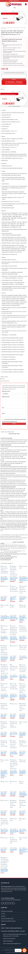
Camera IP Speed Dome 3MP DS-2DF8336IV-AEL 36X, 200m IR (13, 599)
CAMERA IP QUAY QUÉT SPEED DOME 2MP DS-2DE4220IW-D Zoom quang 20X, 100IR (4, 658)
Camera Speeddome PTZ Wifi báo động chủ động (13, 850)
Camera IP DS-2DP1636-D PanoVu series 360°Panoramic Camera (23, 599)
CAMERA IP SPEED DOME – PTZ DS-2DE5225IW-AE (4, 753)
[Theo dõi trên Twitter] (4, 903)
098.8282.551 (19, 82)
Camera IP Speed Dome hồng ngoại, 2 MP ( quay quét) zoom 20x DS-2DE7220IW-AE (23, 794)
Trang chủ (3, 27)
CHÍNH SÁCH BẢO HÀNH (7, 918)
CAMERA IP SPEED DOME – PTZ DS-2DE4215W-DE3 (4, 716)
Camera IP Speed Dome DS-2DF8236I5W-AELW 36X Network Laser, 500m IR (23, 696)
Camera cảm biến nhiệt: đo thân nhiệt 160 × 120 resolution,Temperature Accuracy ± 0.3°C (5, 618)
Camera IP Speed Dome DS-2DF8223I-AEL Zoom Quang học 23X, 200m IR (23, 677)
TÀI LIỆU (3, 916)
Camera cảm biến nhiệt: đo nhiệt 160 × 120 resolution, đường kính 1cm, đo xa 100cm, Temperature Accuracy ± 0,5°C (4, 774)
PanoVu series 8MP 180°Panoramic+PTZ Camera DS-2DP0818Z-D (5, 638)
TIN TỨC (3, 913)
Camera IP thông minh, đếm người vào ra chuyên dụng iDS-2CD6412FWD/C (4, 579)
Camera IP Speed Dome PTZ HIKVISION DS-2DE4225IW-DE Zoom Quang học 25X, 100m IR (14, 639)
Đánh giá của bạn (6, 391)
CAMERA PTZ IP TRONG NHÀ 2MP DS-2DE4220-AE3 (14, 734)
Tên (3, 407)
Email (3, 413)
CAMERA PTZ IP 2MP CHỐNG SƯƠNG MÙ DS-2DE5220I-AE (23, 831)
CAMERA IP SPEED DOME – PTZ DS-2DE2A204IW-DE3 (4, 598)
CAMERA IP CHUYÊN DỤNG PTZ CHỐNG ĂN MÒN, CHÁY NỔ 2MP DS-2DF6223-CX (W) (4, 677)
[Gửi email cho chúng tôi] (7, 903)
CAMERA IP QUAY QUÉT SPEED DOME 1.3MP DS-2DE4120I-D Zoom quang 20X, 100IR (14, 579)
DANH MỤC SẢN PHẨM (7, 911)
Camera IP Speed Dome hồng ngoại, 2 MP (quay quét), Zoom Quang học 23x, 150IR (14, 618)
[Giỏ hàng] (26, 4)
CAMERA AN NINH (10, 27)
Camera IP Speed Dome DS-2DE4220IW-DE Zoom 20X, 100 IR (23, 638)
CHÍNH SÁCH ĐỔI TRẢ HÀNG (8, 921)
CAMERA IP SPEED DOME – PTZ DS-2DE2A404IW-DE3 (13, 716)
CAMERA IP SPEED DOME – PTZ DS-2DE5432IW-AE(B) (13, 813)
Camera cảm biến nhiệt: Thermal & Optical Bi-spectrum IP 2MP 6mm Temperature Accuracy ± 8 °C (23, 618)
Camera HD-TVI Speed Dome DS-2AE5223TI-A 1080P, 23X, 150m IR (4, 831)
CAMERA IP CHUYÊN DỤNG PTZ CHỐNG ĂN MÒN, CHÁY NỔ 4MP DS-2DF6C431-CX (14, 772)
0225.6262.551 (11, 82)
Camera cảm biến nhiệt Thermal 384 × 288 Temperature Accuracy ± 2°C (23, 734)
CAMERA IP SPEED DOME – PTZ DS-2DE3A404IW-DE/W (4, 734)
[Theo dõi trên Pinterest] (11, 903)
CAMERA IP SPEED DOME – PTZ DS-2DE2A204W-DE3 (13, 658)
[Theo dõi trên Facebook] (2, 903)
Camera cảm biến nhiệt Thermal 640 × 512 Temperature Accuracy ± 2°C (23, 772)
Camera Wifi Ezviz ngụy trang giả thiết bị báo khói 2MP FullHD (14, 696)
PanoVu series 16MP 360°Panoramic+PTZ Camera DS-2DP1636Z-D (5, 696)
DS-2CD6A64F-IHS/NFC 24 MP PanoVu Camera (23, 657)
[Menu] (2, 4)
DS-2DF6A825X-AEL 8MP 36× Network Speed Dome (14, 677)
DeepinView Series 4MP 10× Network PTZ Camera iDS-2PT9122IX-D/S (14, 753)
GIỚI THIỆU (12, 949)
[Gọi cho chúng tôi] (9, 903)
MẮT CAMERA (17, 27)
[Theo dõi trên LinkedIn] (14, 903)
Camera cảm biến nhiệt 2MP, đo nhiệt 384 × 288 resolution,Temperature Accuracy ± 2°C (14, 831)
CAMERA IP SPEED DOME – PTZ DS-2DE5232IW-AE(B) (22, 716)
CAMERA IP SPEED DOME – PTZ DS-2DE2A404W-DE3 (4, 794)
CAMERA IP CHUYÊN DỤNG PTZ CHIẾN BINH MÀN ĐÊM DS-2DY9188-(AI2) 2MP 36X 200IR (4, 870)
